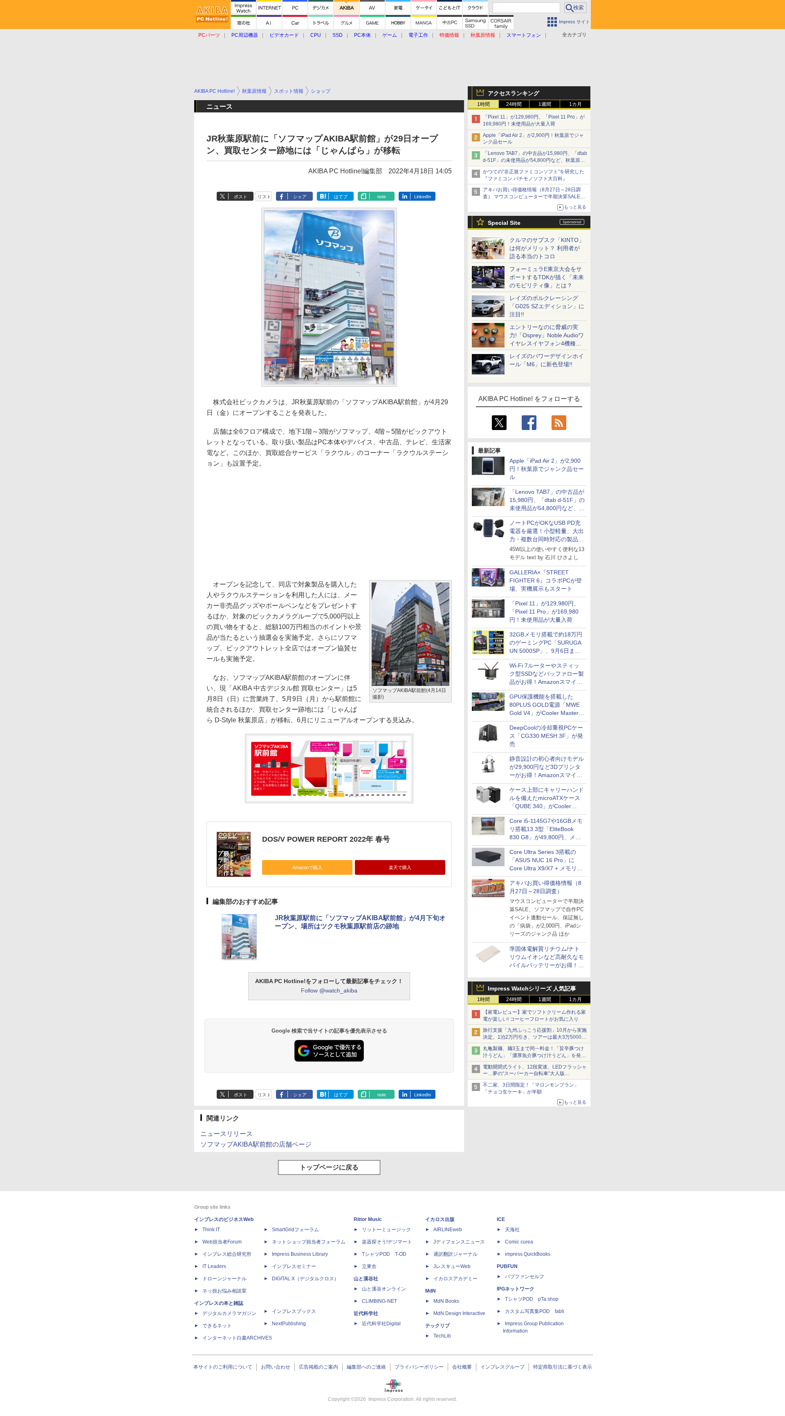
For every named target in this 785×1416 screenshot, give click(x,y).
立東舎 (369, 1266)
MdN (430, 1291)
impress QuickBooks (527, 1254)
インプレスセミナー (294, 1266)
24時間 (514, 104)
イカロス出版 (440, 1219)
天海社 (512, 1229)
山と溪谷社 (366, 1279)
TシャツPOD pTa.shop (531, 1299)
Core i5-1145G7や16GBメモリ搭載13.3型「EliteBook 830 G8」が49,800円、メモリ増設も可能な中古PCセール (546, 837)
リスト (264, 196)
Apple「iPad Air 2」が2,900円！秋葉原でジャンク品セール (546, 468)
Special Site (504, 223)
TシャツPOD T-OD (384, 1254)
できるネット (217, 1326)
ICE (501, 1219)
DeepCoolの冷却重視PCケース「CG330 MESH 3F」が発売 (546, 735)
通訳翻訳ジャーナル (455, 1254)
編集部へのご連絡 (366, 1367)
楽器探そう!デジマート (387, 1242)
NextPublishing (289, 1323)
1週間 (544, 104)
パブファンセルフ (524, 1276)
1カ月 (575, 104)
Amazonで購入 (307, 867)
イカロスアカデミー (455, 1279)
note (381, 196)
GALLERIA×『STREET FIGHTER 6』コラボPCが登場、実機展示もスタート (545, 580)
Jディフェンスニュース (459, 1242)
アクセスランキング (513, 93)
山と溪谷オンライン (384, 1289)
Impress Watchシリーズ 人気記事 (532, 988)
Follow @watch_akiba (329, 990)
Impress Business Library (300, 1254)
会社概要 (462, 1367)
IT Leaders (214, 1266)
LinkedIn (422, 196)
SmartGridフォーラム (295, 1229)
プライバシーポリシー (419, 1367)
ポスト (240, 196)
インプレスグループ (502, 1367)
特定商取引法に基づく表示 (562, 1367)
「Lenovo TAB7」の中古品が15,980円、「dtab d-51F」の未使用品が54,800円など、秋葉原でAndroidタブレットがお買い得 (535, 160)
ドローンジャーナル (224, 1279)
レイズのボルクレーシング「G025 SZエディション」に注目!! (546, 306)
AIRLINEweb (447, 1229)
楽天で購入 (400, 867)
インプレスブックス (294, 1311)
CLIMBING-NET (379, 1301)
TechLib (442, 1336)
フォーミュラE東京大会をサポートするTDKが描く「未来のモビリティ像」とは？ (546, 277)
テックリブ (437, 1326)
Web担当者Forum (222, 1242)
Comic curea (519, 1242)
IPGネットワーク (515, 1289)
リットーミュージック (386, 1229)
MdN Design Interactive (459, 1313)
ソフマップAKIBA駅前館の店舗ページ (256, 1144)
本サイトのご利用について (222, 1367)
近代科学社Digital (381, 1323)
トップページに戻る (329, 1167)
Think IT (211, 1229)
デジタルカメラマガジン (229, 1313)
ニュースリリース (226, 1133)
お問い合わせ (275, 1367)
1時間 (483, 104)
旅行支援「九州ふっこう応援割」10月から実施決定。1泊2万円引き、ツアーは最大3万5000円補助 (535, 1037)
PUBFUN (507, 1266)
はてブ (341, 196)
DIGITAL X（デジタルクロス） (305, 1279)
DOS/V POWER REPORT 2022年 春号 (326, 839)
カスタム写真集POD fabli (534, 1311)
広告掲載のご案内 (318, 1367)
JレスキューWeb (452, 1266)
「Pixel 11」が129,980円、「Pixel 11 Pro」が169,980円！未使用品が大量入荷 (544, 611)
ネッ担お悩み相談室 (224, 1291)
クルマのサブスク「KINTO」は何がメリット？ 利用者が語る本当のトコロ (546, 248)
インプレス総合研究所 (226, 1254)
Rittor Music (368, 1219)
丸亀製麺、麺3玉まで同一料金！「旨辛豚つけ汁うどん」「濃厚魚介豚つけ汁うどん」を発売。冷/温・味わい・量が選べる (533, 1055)
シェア (300, 196)
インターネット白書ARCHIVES (237, 1338)
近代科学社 (366, 1313)
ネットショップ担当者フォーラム (308, 1242)
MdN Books (446, 1301)
